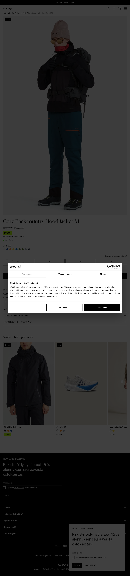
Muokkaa (63, 307)
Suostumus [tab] (27, 274)
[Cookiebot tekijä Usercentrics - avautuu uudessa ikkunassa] (109, 267)
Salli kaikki (102, 307)
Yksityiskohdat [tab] (65, 274)
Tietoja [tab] (103, 274)
